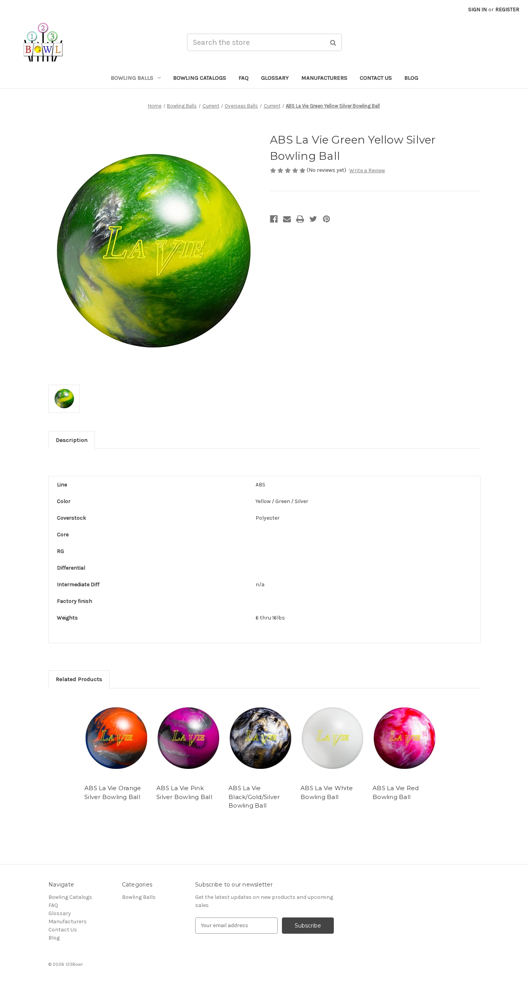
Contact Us (376, 77)
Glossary (275, 77)
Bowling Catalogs (199, 77)
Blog (411, 77)
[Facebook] (274, 219)
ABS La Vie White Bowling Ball (327, 792)
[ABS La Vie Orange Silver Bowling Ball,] (116, 738)
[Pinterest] (326, 219)
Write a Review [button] (367, 170)
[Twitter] (313, 219)
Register (507, 9)
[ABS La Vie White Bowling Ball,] (332, 738)
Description (72, 439)
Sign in (477, 9)
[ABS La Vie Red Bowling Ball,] (404, 738)
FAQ (244, 77)
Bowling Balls (132, 77)
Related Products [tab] (79, 679)
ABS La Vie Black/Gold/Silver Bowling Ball (254, 796)
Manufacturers (324, 77)
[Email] (287, 219)
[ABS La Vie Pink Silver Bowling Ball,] (188, 738)
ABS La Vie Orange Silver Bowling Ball (112, 792)
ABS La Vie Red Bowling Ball (396, 792)
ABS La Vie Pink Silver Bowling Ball (184, 792)
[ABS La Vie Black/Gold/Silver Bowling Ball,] (260, 738)
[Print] (300, 219)
